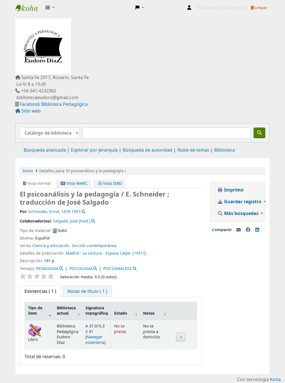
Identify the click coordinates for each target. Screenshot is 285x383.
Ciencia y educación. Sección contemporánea (74, 246)
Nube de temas (193, 150)
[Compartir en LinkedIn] (257, 230)
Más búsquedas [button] (241, 213)
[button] (50, 7)
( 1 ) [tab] (40, 291)
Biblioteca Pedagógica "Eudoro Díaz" (29, 7)
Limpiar (260, 7)
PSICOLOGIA (80, 269)
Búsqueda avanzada (45, 150)
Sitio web (31, 111)
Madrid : (74, 253)
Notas (148, 313)
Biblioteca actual (66, 310)
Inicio (28, 171)
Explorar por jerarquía (94, 150)
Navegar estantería (94, 339)
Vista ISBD (112, 183)
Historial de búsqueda (221, 7)
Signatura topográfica (96, 310)
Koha (275, 379)
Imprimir (233, 190)
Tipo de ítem (35, 310)
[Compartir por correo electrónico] (238, 230)
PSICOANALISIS (117, 269)
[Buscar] (259, 133)
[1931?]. (139, 253)
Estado (120, 313)
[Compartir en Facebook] (248, 230)
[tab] (87, 291)
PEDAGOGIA (47, 269)
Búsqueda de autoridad (147, 150)
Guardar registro (242, 201)
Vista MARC (76, 183)
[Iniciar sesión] (189, 7)
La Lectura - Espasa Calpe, (107, 253)
